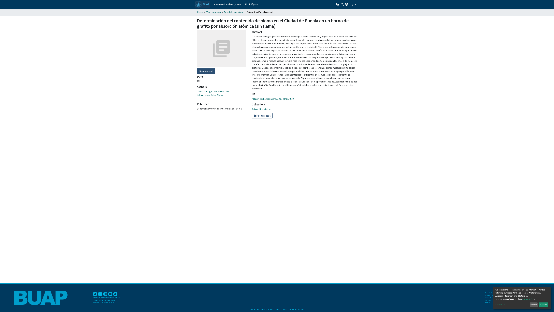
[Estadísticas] (338, 4)
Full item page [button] (263, 115)
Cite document (206, 70)
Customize (500, 304)
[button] (346, 4)
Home (200, 12)
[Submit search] (342, 4)
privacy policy (528, 299)
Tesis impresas (213, 12)
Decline (533, 304)
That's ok (543, 304)
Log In (353, 4)
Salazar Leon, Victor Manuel (210, 94)
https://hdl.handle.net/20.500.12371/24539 (273, 98)
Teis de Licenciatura (233, 12)
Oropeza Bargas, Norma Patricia (213, 91)
